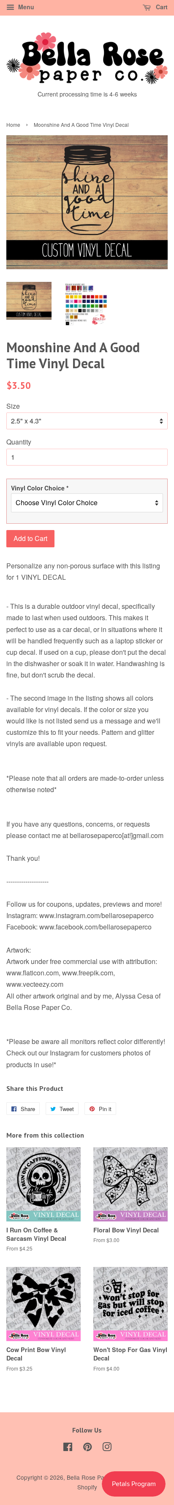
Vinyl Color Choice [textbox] (39, 488)
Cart (161, 7)
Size (13, 406)
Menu (25, 7)
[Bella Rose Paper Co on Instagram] (106, 1448)
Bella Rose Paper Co (94, 1477)
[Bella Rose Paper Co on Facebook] (68, 1448)
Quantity (18, 442)
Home (13, 124)
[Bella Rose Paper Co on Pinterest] (87, 1448)
